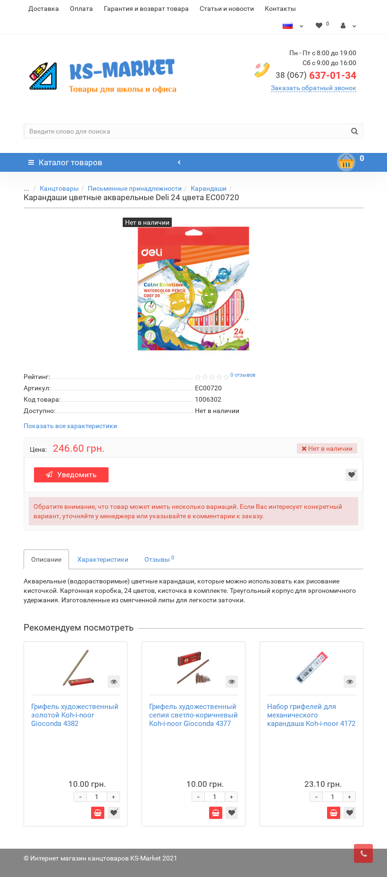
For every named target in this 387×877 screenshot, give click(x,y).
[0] (346, 162)
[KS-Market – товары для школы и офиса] (105, 75)
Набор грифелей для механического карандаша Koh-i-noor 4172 (311, 715)
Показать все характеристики (70, 426)
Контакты (280, 8)
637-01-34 (316, 75)
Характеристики (102, 559)
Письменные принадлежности (135, 188)
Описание (46, 559)
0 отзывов (242, 375)
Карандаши (209, 188)
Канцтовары (59, 188)
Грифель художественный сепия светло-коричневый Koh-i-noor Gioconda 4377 (193, 715)
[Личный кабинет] (348, 25)
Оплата (81, 8)
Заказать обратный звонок (313, 88)
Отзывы (159, 559)
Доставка (43, 8)
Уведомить (77, 474)
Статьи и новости (227, 8)
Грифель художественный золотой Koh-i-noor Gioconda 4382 (74, 715)
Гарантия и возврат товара (146, 8)
